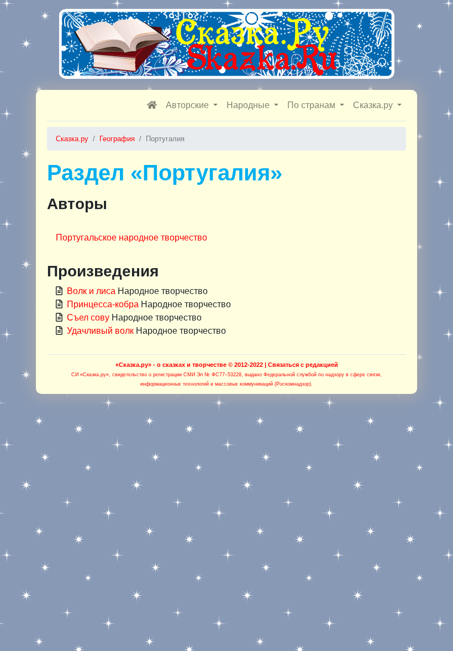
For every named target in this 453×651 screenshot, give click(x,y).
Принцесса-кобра (103, 304)
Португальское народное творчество (131, 237)
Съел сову (88, 317)
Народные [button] (249, 105)
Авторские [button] (188, 105)
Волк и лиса (91, 291)
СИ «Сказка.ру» (90, 374)
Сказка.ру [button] (374, 105)
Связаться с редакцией (303, 364)
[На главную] (152, 105)
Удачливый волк (100, 330)
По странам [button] (312, 105)
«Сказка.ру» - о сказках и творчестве (171, 364)
